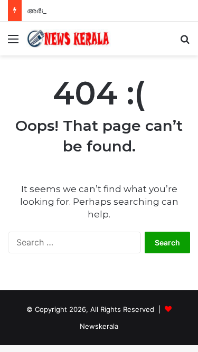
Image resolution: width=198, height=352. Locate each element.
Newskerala (99, 326)
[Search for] (185, 42)
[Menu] (13, 42)
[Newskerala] (68, 38)
